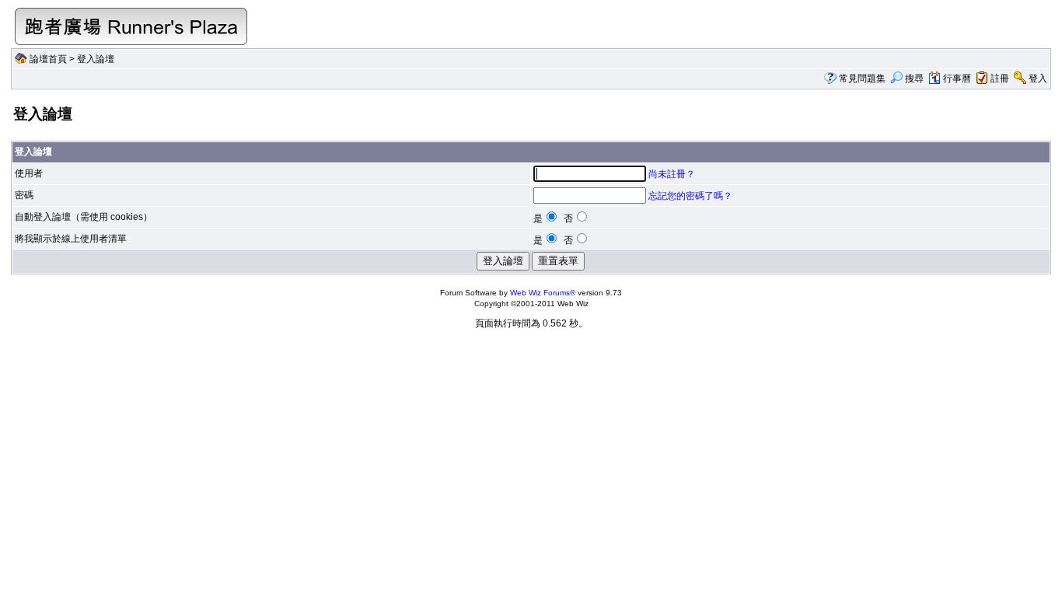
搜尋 (914, 78)
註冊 (999, 78)
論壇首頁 (48, 59)
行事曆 (957, 78)
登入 (1038, 78)
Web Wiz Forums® (542, 292)
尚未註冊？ (671, 174)
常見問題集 (862, 78)
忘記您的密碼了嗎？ (690, 195)
